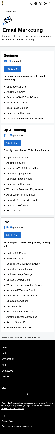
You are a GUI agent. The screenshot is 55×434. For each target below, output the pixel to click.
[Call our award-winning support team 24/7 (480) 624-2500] (40, 3)
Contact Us (7, 371)
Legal (3, 416)
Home (4, 347)
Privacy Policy (7, 421)
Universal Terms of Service (12, 408)
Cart (3, 353)
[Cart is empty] (50, 3)
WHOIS (5, 376)
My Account (7, 359)
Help (3, 365)
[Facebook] (27, 395)
